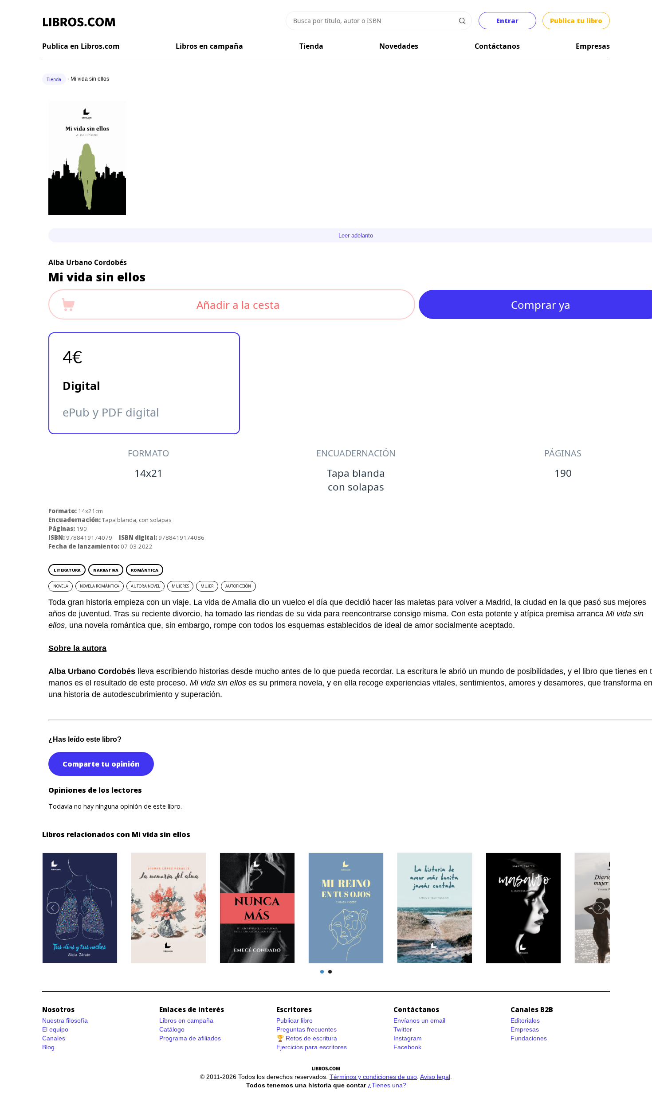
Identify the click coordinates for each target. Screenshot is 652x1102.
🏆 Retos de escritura (306, 1038)
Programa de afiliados (190, 1038)
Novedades (398, 46)
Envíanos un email (419, 1020)
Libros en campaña (209, 46)
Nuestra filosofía (65, 1020)
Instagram (407, 1038)
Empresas (593, 46)
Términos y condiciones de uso (373, 1076)
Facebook (407, 1047)
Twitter (402, 1029)
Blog (48, 1047)
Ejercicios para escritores (311, 1047)
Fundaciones (529, 1038)
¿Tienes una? (387, 1085)
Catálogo (172, 1029)
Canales (53, 1038)
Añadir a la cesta (238, 304)
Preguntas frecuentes (306, 1029)
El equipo (55, 1029)
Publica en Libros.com (81, 46)
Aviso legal (435, 1076)
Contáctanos (497, 46)
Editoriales (525, 1020)
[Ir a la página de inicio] (79, 22)
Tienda (311, 46)
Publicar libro (294, 1020)
